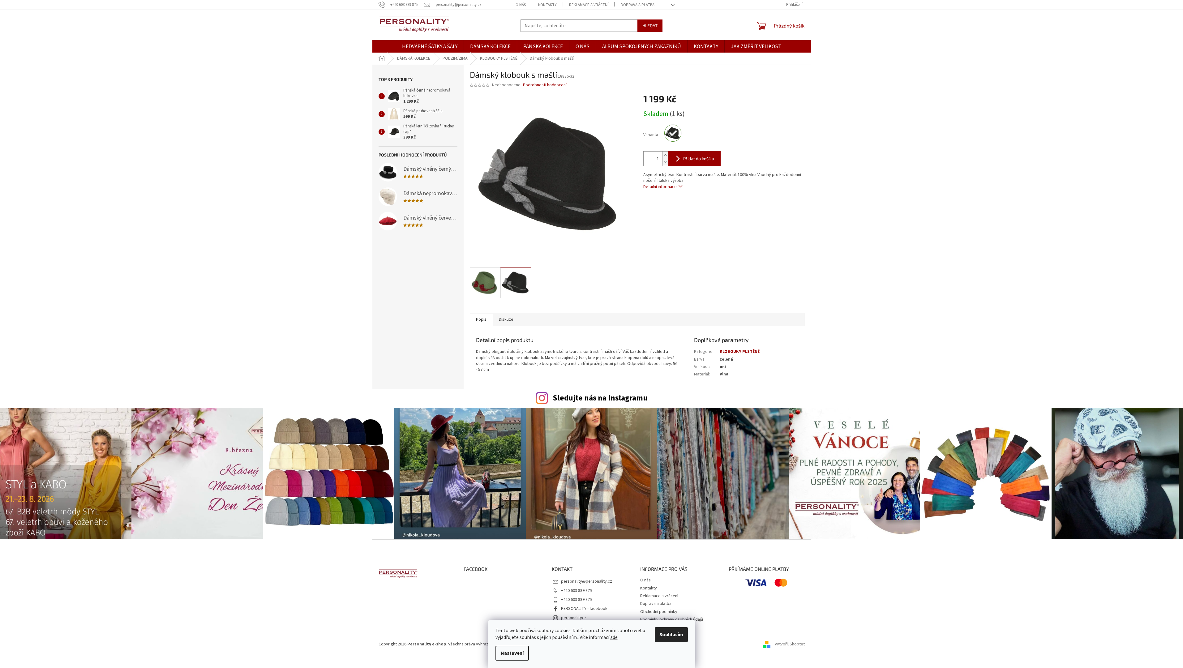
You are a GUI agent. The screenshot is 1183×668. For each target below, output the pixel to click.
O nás (521, 5)
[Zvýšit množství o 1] (665, 155)
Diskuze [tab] (506, 319)
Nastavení (512, 653)
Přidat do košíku (698, 158)
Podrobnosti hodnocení (545, 85)
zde (614, 637)
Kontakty (547, 5)
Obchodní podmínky (658, 612)
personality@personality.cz (586, 581)
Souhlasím (671, 634)
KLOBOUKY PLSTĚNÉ (740, 352)
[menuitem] (430, 47)
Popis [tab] (481, 319)
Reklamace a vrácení (588, 5)
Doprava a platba (637, 5)
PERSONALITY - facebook (584, 609)
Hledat (650, 25)
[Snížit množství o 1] (665, 162)
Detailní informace (660, 187)
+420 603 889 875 (576, 591)
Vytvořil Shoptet (790, 644)
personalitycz (573, 618)
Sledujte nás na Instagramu (600, 398)
